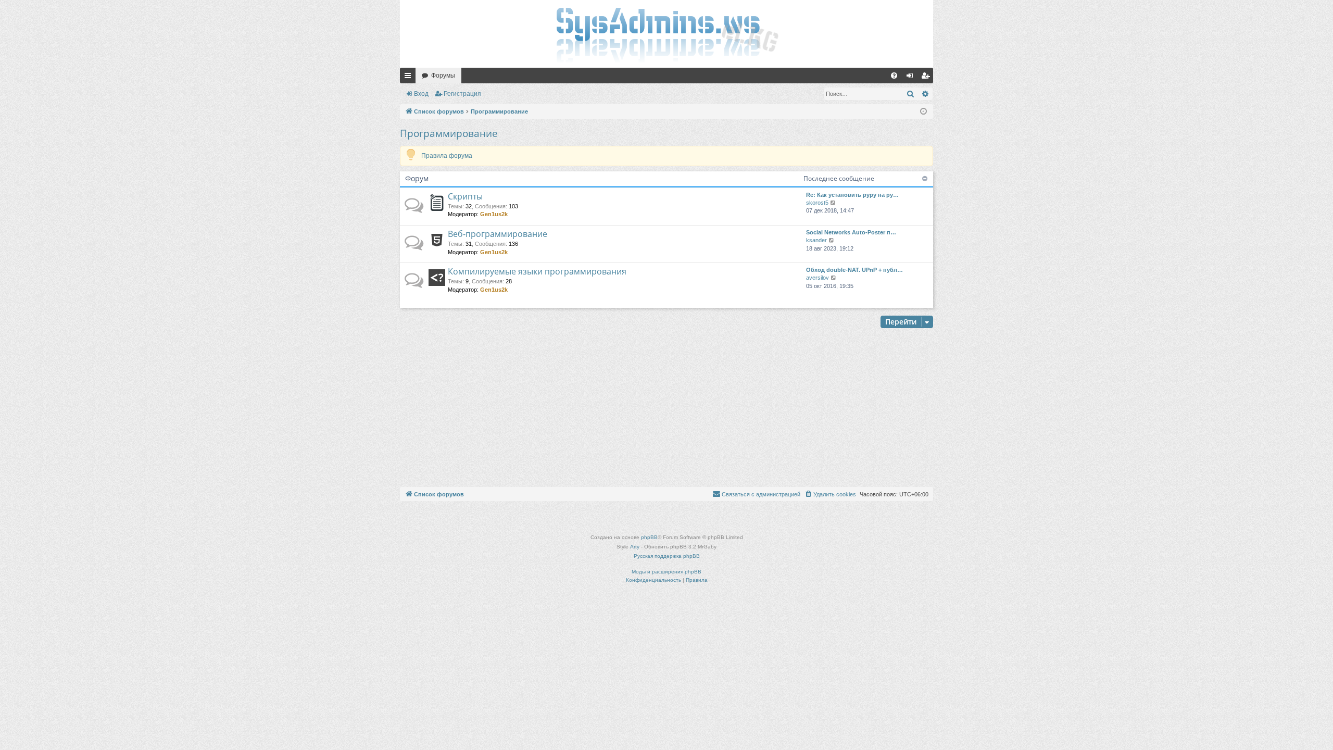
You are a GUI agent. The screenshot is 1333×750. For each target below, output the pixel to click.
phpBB (649, 537)
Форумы (443, 75)
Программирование (449, 133)
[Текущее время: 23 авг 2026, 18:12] (923, 112)
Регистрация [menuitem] (927, 77)
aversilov (817, 277)
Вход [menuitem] (912, 77)
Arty (634, 546)
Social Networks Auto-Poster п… (851, 232)
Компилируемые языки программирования (537, 271)
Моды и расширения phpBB (666, 571)
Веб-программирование (497, 234)
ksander (816, 240)
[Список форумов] (666, 34)
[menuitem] (894, 75)
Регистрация (462, 93)
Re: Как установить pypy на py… (852, 195)
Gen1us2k (494, 214)
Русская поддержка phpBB (667, 556)
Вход (421, 93)
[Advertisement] (666, 409)
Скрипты (465, 196)
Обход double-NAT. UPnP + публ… (854, 270)
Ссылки (410, 77)
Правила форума (446, 155)
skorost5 (817, 202)
